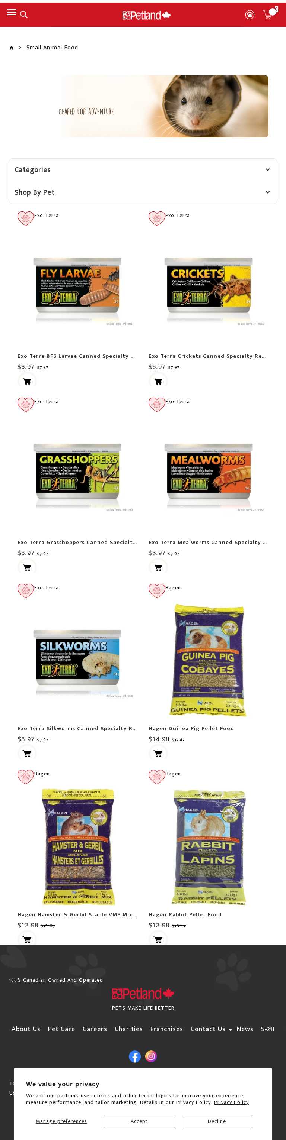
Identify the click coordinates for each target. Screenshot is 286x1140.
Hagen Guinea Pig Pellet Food (191, 728)
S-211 (268, 1029)
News (245, 1029)
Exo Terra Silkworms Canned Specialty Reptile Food (91, 728)
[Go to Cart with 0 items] (267, 14)
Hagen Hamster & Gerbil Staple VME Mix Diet (82, 914)
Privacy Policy (231, 1102)
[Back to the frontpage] (11, 48)
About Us (26, 1029)
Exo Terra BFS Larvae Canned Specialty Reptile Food (92, 356)
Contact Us (208, 1029)
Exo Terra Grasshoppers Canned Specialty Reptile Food (96, 542)
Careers (95, 1029)
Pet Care (61, 1029)
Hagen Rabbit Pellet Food (185, 914)
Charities (129, 1029)
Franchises (166, 1029)
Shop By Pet (34, 192)
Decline (217, 1121)
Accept (139, 1121)
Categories (33, 169)
